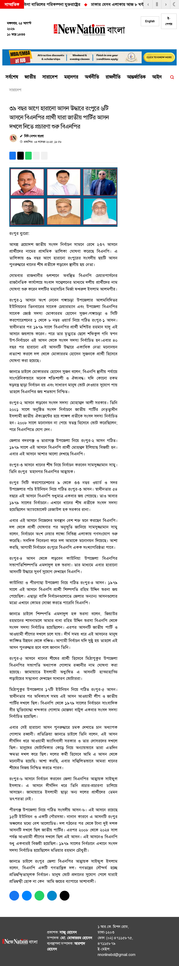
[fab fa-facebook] (151, 37)
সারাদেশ (15, 90)
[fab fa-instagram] (161, 37)
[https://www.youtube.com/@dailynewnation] (171, 942)
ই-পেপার (168, 21)
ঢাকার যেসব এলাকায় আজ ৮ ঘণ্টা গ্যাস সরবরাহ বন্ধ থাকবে (126, 4)
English (150, 21)
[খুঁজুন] (172, 77)
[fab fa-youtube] (170, 37)
